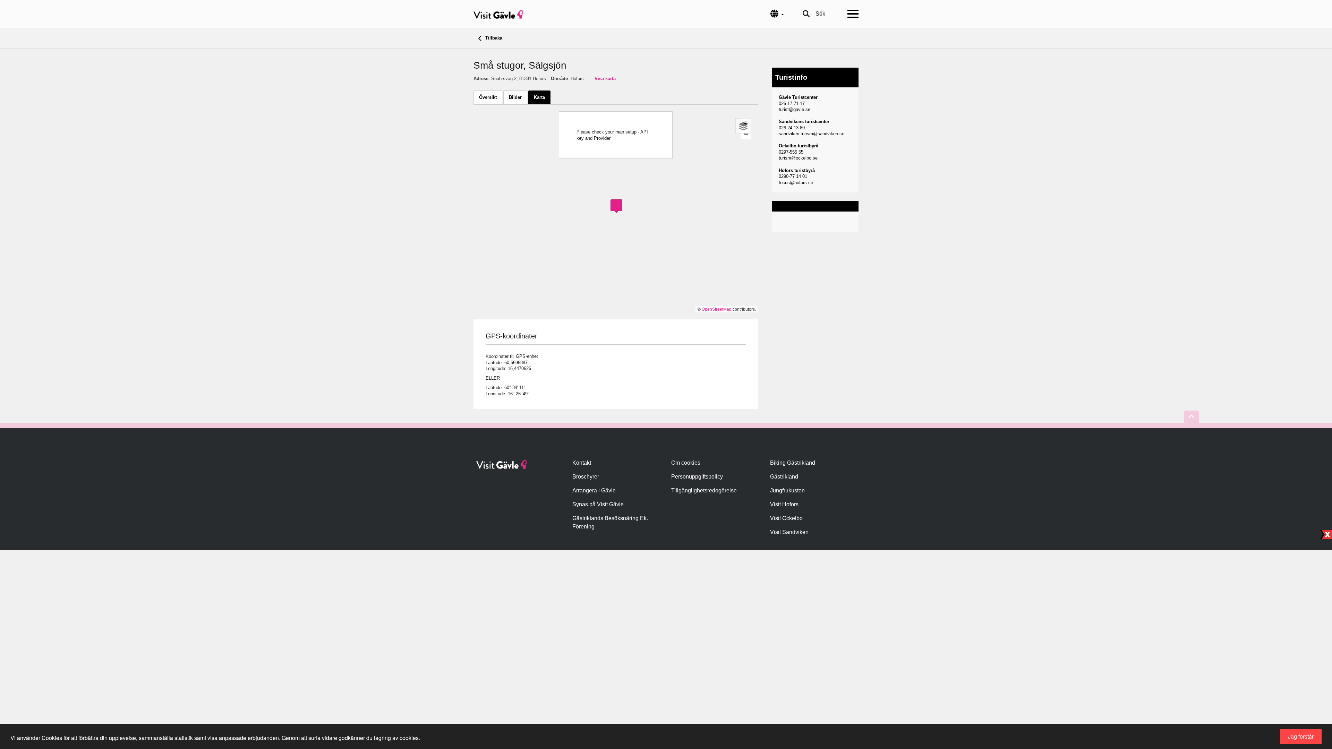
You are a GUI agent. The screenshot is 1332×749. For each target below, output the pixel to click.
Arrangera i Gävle (594, 490)
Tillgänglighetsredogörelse (704, 490)
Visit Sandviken (789, 532)
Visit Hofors (784, 504)
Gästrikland (784, 477)
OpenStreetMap (717, 309)
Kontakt (581, 463)
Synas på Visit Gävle (598, 504)
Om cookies (685, 463)
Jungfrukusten (787, 490)
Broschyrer (585, 477)
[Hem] (498, 14)
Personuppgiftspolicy (697, 477)
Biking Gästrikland (792, 463)
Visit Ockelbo (786, 518)
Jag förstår (1301, 736)
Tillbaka (493, 38)
